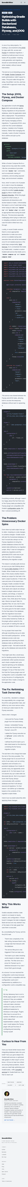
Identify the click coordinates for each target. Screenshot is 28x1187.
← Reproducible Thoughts (11, 9)
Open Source (5, 1171)
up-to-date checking (11, 569)
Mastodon (11, 1082)
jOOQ (23, 48)
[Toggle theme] (21, 2)
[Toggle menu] (24, 2)
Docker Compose (15, 74)
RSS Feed (4, 1157)
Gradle (5, 12)
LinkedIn (19, 1082)
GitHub (3, 1149)
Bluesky (10, 1085)
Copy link (21, 1085)
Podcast (4, 1174)
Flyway (4, 53)
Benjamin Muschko (8, 195)
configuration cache (13, 508)
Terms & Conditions (7, 1181)
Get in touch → (9, 1120)
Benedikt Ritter (7, 2)
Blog (3, 1166)
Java (10, 12)
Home (3, 1164)
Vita (3, 1169)
